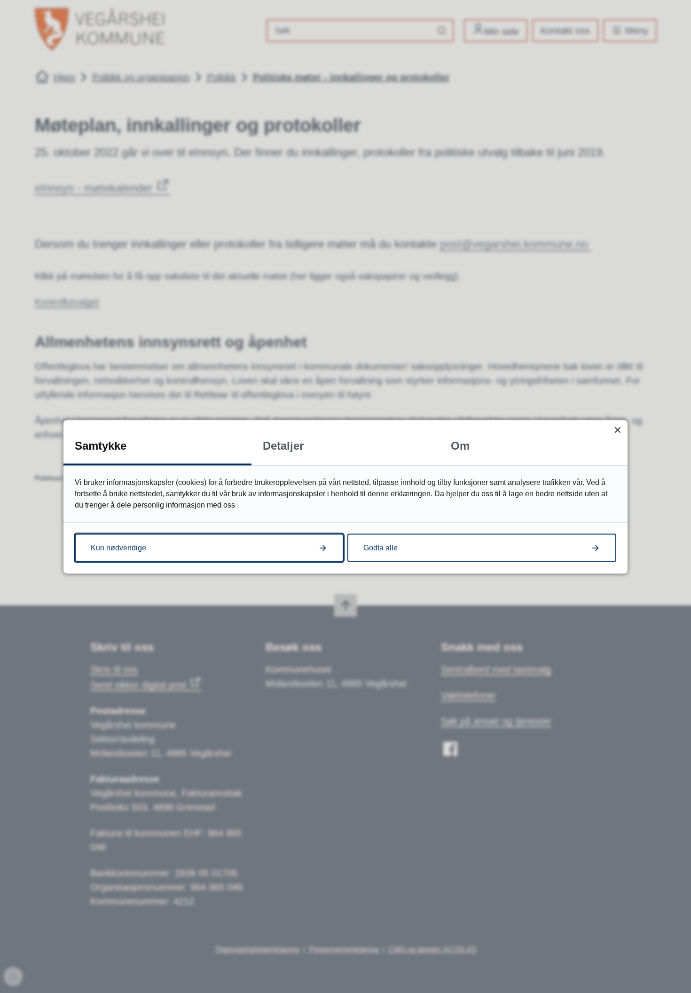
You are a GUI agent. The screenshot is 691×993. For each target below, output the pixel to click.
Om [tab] (460, 445)
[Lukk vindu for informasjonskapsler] (617, 430)
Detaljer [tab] (283, 445)
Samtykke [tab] (100, 445)
